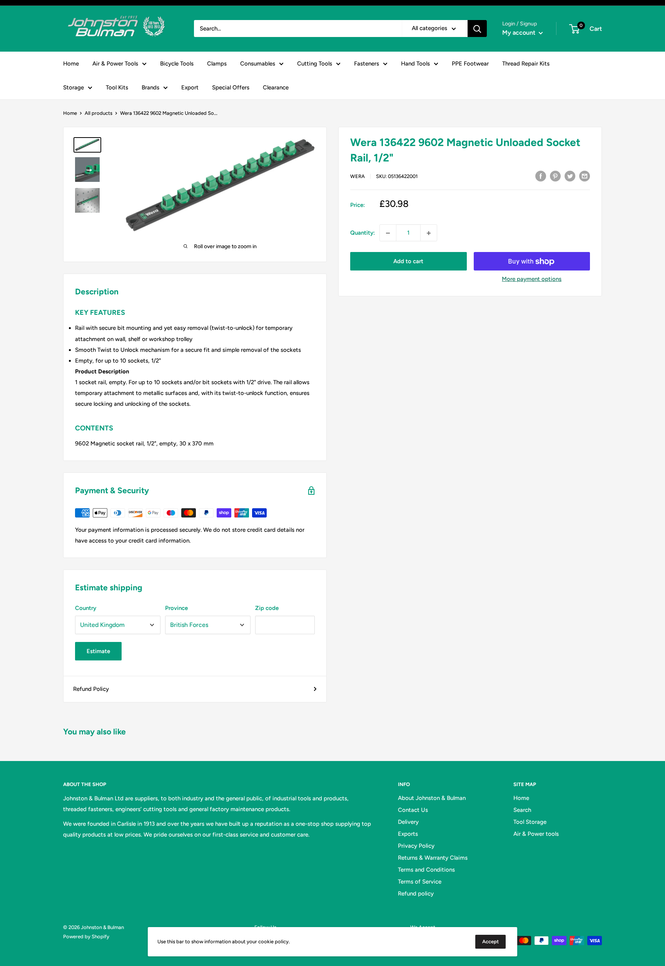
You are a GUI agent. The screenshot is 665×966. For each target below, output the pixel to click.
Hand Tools (415, 63)
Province (176, 608)
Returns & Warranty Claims (433, 857)
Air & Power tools (536, 833)
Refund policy (416, 893)
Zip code (267, 608)
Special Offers (230, 87)
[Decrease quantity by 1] (388, 233)
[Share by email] (584, 175)
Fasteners (366, 63)
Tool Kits (117, 87)
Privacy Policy (416, 845)
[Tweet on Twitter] (570, 175)
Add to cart (408, 261)
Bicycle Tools (177, 63)
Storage (73, 87)
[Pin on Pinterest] (555, 175)
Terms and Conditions (426, 869)
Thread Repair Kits (526, 63)
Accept (490, 941)
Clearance (276, 87)
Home (71, 63)
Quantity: (362, 233)
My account (519, 32)
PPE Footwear (470, 63)
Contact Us (413, 809)
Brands (150, 87)
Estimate (98, 651)
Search (522, 809)
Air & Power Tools (115, 63)
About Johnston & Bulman (432, 798)
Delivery (408, 821)
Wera (357, 176)
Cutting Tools (314, 63)
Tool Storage (529, 821)
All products (98, 113)
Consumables (257, 63)
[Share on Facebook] (540, 175)
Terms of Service (419, 881)
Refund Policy (91, 688)
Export (190, 87)
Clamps (217, 63)
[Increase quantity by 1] (429, 233)
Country (85, 608)
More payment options (531, 279)
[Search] (477, 28)
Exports (408, 833)
